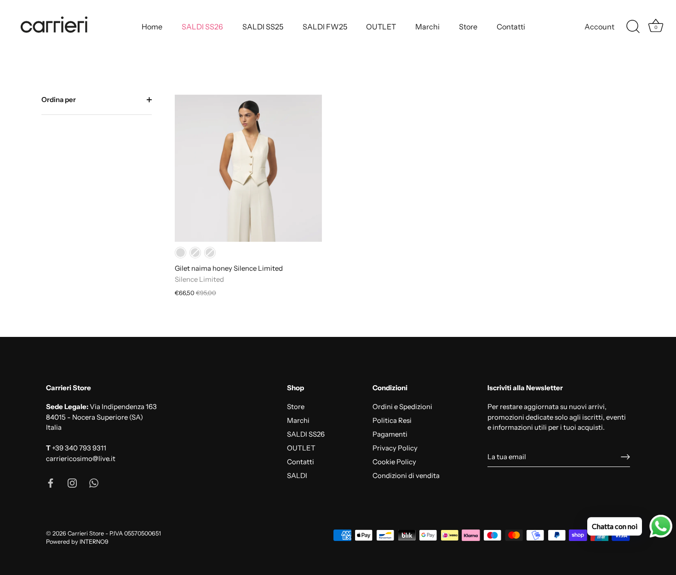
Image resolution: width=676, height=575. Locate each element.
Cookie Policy (394, 461)
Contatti (511, 26)
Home (152, 26)
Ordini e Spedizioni (402, 406)
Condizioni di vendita (406, 475)
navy (195, 252)
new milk (180, 252)
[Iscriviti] (625, 456)
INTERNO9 (94, 541)
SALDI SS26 (202, 26)
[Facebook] (50, 482)
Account (599, 26)
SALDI (297, 475)
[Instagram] (72, 482)
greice (210, 252)
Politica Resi (392, 420)
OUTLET (381, 26)
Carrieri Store (86, 533)
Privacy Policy (395, 448)
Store (468, 26)
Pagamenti (389, 434)
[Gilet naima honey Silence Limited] (248, 168)
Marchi (427, 26)
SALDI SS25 (262, 26)
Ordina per (58, 99)
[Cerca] (633, 27)
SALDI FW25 (325, 26)
